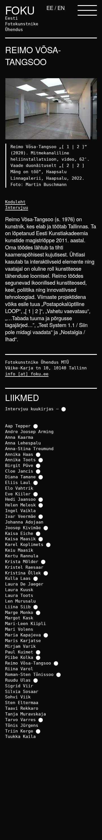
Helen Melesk (20, 504)
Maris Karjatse (23, 640)
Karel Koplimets (24, 544)
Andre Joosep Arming (29, 431)
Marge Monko (19, 612)
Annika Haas (19, 454)
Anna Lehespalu (23, 442)
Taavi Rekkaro (21, 708)
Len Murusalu (20, 601)
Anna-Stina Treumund (29, 448)
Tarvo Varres (20, 719)
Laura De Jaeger (24, 584)
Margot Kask (19, 617)
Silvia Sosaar (21, 691)
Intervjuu (16, 207)
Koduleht (15, 201)
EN (61, 7)
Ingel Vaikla (20, 510)
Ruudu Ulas (18, 680)
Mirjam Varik (20, 646)
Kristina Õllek (23, 572)
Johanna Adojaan (24, 522)
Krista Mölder (21, 561)
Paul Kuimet (19, 651)
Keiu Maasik (19, 550)
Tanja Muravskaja (25, 713)
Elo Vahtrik (19, 488)
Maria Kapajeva (23, 634)
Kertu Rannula (21, 555)
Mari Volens (19, 629)
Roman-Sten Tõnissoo (29, 674)
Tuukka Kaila (20, 736)
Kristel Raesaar (24, 567)
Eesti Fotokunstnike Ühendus (21, 24)
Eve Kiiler (18, 493)
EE (49, 7)
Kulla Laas (18, 578)
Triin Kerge (19, 731)
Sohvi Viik (18, 696)
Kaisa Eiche (19, 533)
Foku (20, 10)
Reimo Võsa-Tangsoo (28, 663)
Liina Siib (18, 606)
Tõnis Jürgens (21, 725)
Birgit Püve (19, 465)
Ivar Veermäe (20, 516)
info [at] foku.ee (26, 373)
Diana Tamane (20, 476)
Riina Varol (19, 668)
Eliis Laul (18, 482)
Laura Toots (19, 595)
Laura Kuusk (19, 589)
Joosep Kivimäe (23, 527)
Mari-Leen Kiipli (25, 623)
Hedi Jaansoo (20, 499)
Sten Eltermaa (21, 702)
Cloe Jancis (19, 471)
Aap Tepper (18, 425)
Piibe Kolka (19, 657)
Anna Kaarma (19, 437)
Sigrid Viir (19, 685)
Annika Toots (20, 459)
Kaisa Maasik (20, 538)
